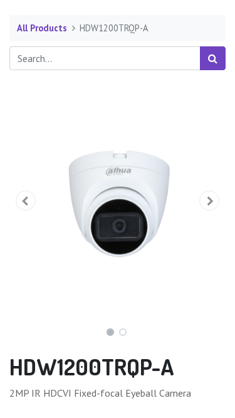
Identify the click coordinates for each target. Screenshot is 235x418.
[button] (25, 200)
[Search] (213, 58)
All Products (42, 28)
